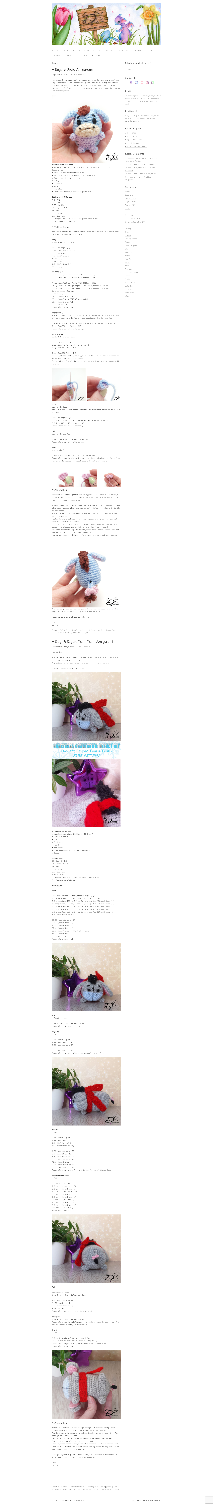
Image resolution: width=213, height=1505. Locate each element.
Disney (103, 630)
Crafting (62, 630)
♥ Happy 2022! (130, 133)
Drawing (128, 235)
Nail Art (127, 255)
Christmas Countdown (68, 1489)
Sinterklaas (129, 286)
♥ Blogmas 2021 (86, 51)
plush (127, 266)
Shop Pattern (130, 282)
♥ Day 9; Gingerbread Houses (136, 146)
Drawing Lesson (131, 239)
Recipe (127, 276)
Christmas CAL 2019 (132, 218)
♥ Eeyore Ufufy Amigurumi (72, 69)
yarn (86, 633)
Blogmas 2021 (130, 205)
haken (60, 633)
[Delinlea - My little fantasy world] (106, 42)
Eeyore (108, 630)
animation (128, 191)
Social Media (129, 289)
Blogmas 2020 (130, 202)
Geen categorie (131, 245)
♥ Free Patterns (106, 51)
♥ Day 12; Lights (131, 136)
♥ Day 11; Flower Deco (133, 139)
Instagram (80, 611)
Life (126, 249)
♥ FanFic (58, 55)
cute (98, 630)
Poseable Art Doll (131, 272)
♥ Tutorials (124, 51)
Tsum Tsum (99, 1487)
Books (127, 208)
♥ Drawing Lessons (144, 51)
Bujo (126, 212)
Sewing (127, 279)
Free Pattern (101, 1489)
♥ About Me (69, 51)
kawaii (65, 633)
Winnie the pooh (78, 633)
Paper (127, 262)
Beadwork (129, 195)
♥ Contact (96, 55)
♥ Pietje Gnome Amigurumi (144, 164)
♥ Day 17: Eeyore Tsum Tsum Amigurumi (82, 642)
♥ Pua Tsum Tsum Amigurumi (145, 173)
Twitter (71, 611)
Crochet (69, 630)
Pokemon (128, 269)
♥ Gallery (71, 55)
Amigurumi (86, 630)
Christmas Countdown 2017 (78, 1487)
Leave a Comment (77, 75)
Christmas (63, 1487)
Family (134, 1500)
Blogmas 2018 (130, 198)
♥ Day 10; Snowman (132, 143)
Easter (127, 242)
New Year (128, 259)
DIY (90, 1489)
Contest (128, 225)
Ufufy (74, 630)
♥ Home (55, 51)
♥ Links (84, 55)
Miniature (128, 252)
